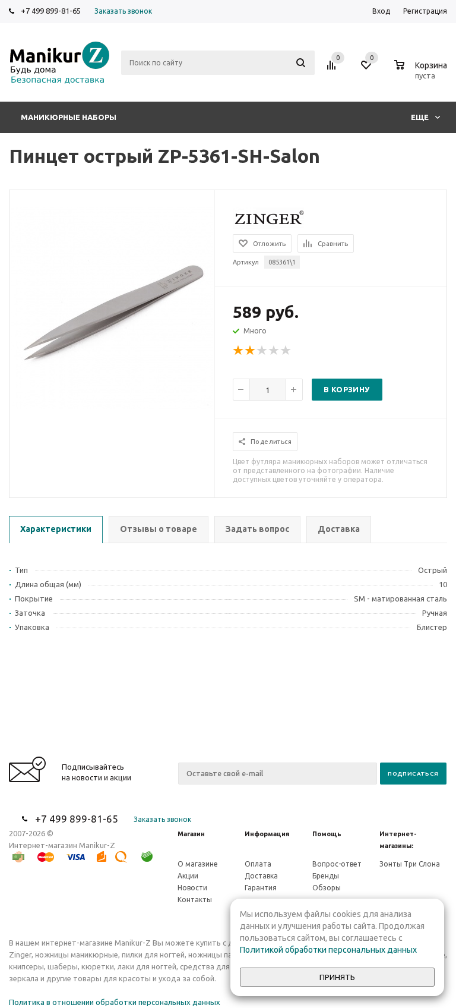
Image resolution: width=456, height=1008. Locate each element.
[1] (239, 351)
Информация (267, 833)
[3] (262, 351)
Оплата (258, 864)
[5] (286, 351)
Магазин (191, 833)
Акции (188, 876)
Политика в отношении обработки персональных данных (114, 1002)
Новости (192, 888)
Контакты (195, 899)
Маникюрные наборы (68, 117)
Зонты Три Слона (409, 864)
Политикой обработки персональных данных (328, 950)
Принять (337, 977)
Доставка (261, 876)
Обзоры (326, 888)
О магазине (198, 864)
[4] (274, 351)
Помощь (326, 833)
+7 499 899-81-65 (51, 11)
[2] (250, 351)
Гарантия (261, 888)
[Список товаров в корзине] (422, 73)
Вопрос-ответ (337, 864)
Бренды (325, 876)
